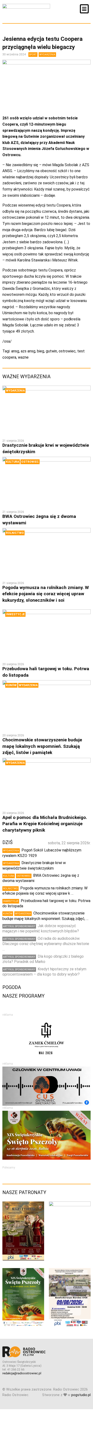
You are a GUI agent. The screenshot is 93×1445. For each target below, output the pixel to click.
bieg (40, 351)
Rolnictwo (15, 533)
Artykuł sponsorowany (19, 926)
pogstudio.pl (81, 1395)
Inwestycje (15, 614)
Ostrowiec (30, 461)
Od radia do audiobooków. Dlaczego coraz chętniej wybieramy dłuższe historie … (45, 943)
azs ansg (28, 351)
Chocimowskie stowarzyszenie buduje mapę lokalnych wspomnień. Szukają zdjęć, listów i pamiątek (42, 746)
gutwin (51, 351)
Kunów (11, 685)
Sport (33, 54)
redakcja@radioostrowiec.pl (21, 1373)
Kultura (12, 461)
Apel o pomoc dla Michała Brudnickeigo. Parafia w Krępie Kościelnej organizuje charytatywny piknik (44, 824)
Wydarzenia (47, 54)
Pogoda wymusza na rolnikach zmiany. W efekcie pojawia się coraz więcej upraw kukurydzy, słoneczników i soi (45, 594)
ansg (15, 351)
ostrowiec (67, 351)
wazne (23, 357)
